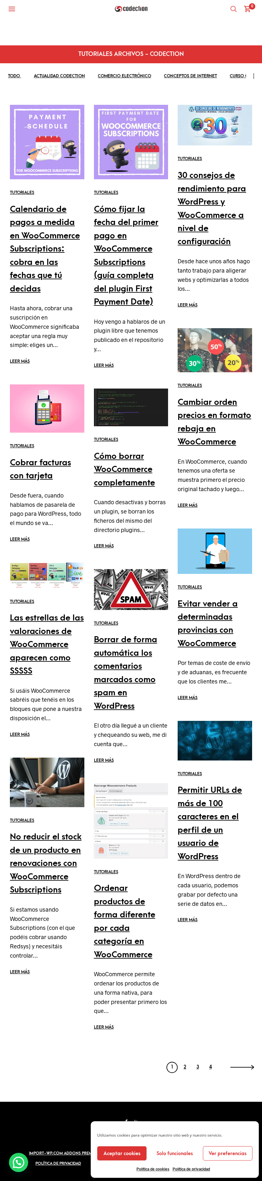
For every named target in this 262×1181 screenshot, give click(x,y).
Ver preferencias (228, 1153)
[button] (18, 1162)
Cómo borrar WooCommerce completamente (124, 470)
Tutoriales (22, 192)
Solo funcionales (175, 1153)
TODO (14, 75)
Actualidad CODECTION (59, 75)
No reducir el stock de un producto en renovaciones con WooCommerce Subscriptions (45, 863)
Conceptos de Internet (190, 75)
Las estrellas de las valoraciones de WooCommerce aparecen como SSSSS (47, 644)
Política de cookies (152, 1169)
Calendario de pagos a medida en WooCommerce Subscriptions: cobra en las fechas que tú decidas (45, 249)
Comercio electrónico (124, 75)
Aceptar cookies (122, 1153)
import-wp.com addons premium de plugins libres (82, 1153)
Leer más (20, 361)
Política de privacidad (191, 1169)
